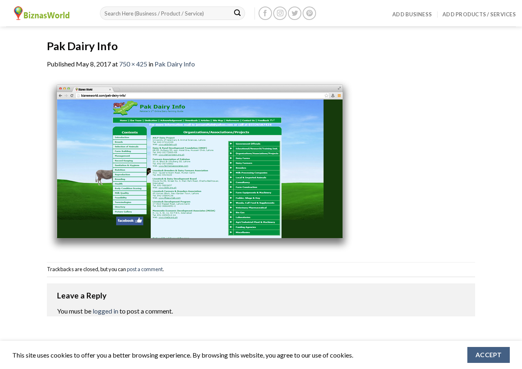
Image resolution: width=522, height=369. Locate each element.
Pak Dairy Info (175, 64)
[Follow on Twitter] (294, 13)
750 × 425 (133, 64)
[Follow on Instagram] (280, 13)
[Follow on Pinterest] (309, 13)
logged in (105, 311)
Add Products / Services (479, 14)
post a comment (145, 269)
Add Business (412, 14)
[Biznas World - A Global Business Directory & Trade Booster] (47, 13)
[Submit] (237, 13)
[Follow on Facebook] (265, 13)
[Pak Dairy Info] (200, 164)
